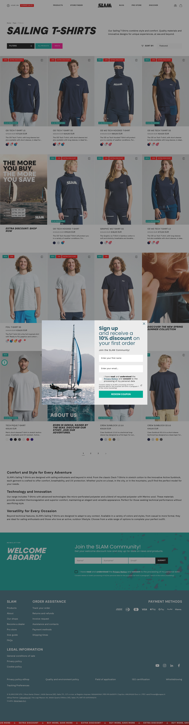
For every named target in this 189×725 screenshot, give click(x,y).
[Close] (144, 323)
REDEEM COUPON (121, 394)
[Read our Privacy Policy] (141, 385)
